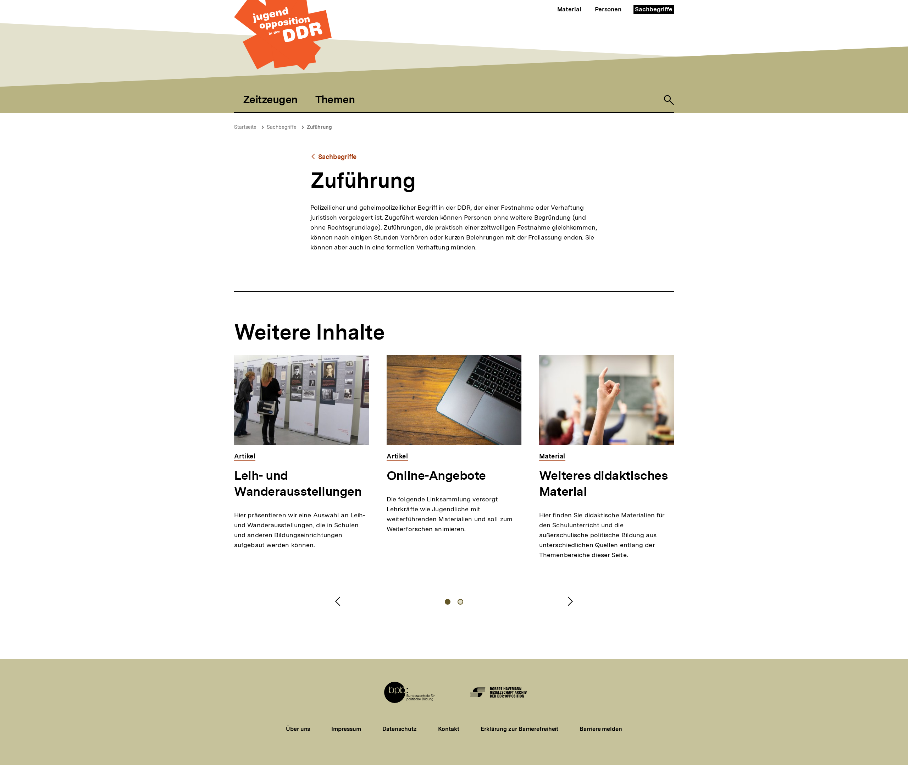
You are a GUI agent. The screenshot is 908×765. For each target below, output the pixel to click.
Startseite (245, 127)
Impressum (346, 729)
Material (569, 9)
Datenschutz (399, 729)
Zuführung (319, 127)
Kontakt (448, 729)
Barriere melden (601, 729)
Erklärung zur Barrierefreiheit (519, 729)
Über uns (298, 729)
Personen (608, 9)
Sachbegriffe (653, 9)
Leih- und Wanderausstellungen (297, 483)
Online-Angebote (436, 475)
